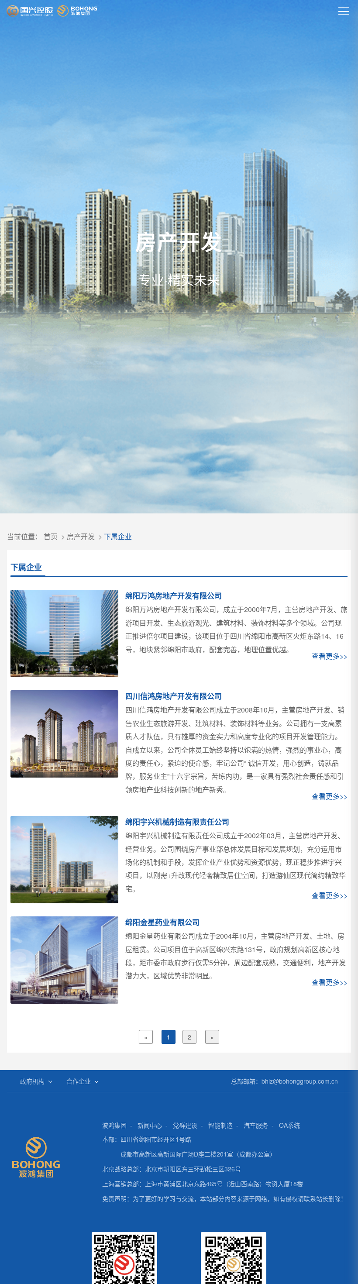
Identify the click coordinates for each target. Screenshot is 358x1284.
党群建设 (185, 1125)
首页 (51, 536)
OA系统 (289, 1125)
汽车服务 (256, 1125)
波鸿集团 (114, 1125)
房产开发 (81, 536)
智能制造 (220, 1125)
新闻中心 (150, 1125)
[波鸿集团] (52, 11)
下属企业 (118, 536)
